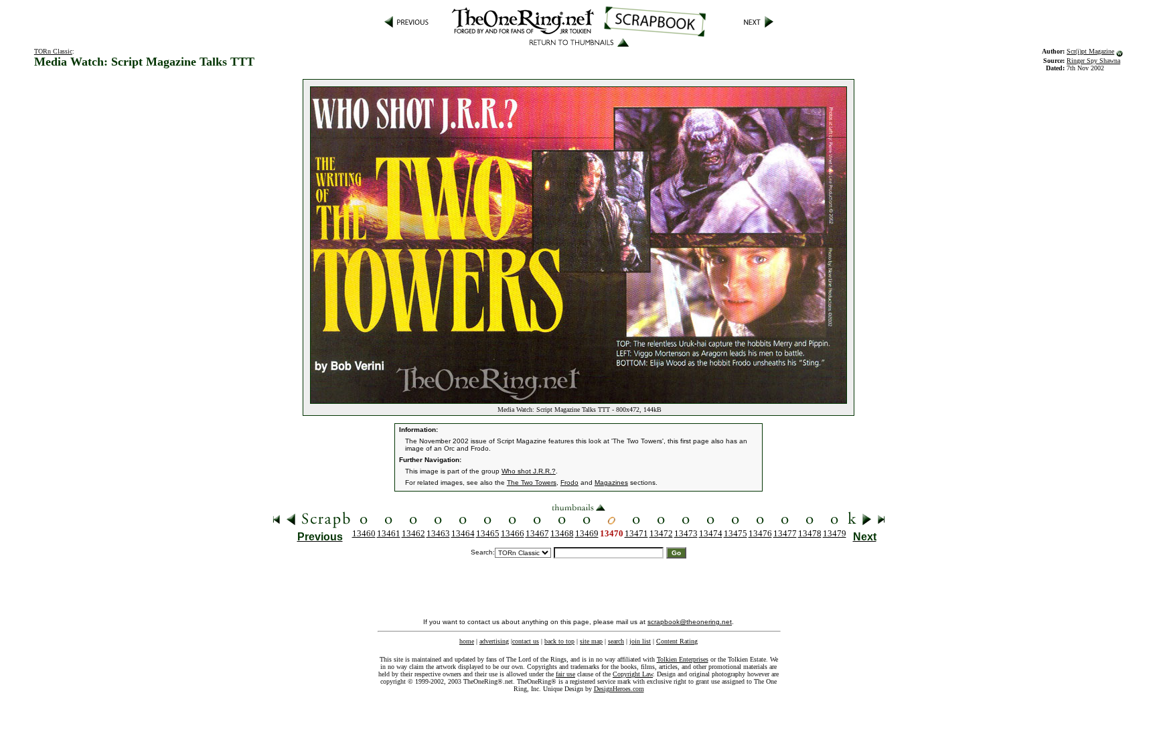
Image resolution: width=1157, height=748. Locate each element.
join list (640, 641)
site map (591, 641)
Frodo (569, 482)
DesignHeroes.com (619, 688)
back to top (559, 641)
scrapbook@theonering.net (689, 621)
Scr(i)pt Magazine (1090, 51)
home (466, 641)
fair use (565, 674)
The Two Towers (531, 482)
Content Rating (677, 641)
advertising (494, 641)
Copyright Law (633, 674)
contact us (525, 641)
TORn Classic (53, 51)
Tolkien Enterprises (682, 659)
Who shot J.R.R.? (529, 471)
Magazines (611, 482)
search (616, 641)
